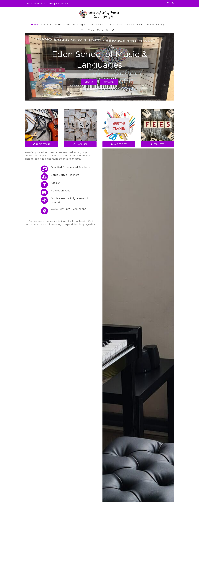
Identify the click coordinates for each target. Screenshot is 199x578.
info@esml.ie (62, 3)
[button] (113, 30)
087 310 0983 (46, 3)
